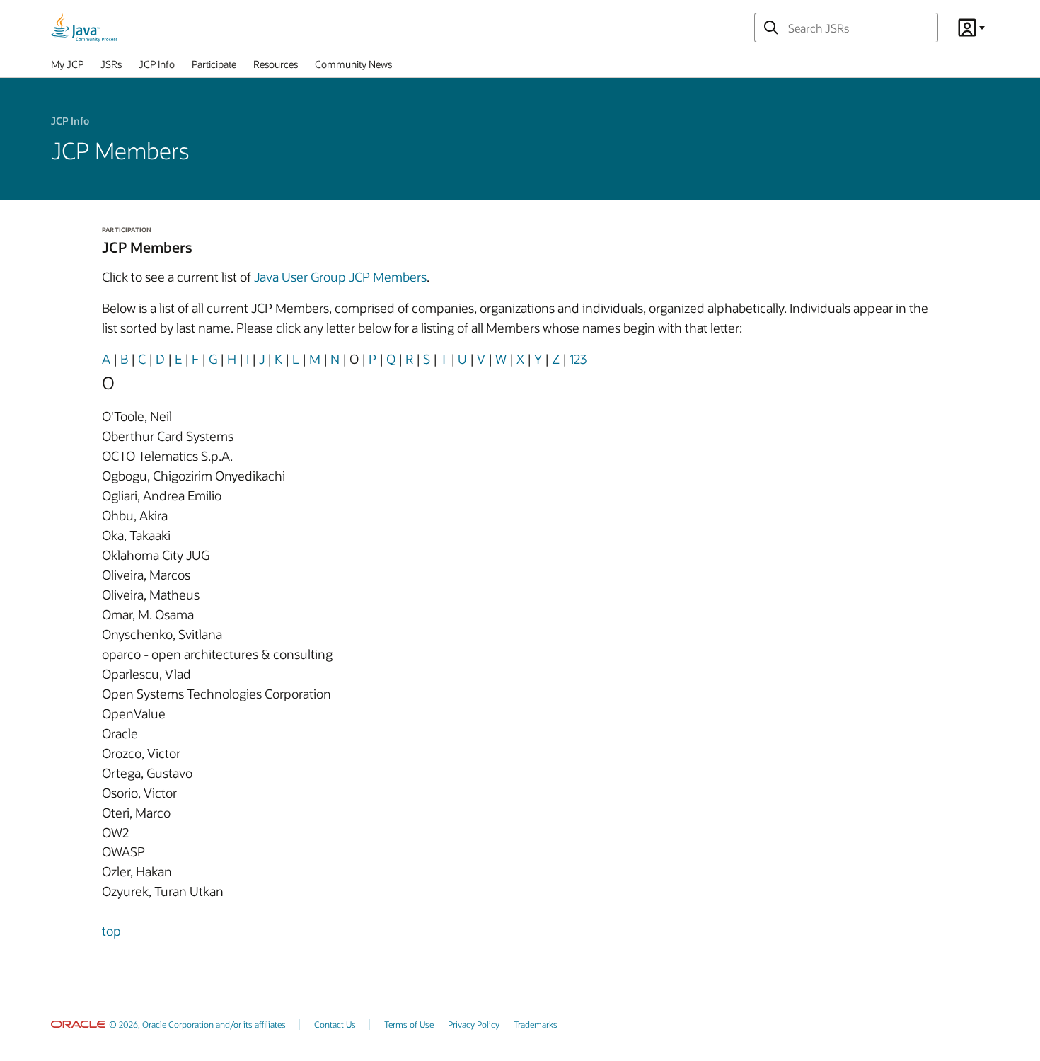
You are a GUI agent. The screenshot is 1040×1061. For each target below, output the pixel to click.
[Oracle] (78, 1024)
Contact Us (335, 1024)
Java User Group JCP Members (340, 276)
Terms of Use (409, 1024)
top (111, 930)
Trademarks (535, 1024)
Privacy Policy (473, 1024)
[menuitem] (67, 67)
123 (578, 358)
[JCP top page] (84, 27)
